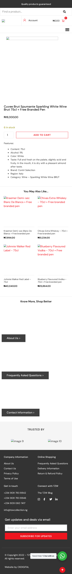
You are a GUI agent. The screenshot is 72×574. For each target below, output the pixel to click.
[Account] (24, 20)
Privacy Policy (11, 473)
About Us (9, 463)
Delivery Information (48, 468)
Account (33, 20)
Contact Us (10, 468)
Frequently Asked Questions (53, 463)
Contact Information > (20, 412)
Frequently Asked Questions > (25, 375)
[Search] (64, 12)
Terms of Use (11, 478)
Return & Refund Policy (50, 473)
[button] (67, 29)
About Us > (13, 338)
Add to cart (42, 134)
